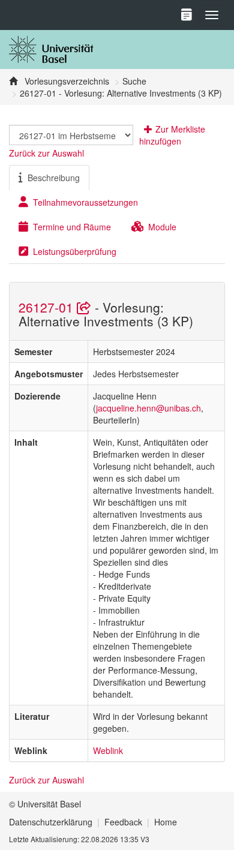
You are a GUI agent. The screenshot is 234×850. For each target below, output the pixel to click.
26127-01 (48, 307)
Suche (134, 81)
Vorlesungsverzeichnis (65, 81)
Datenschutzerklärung (50, 822)
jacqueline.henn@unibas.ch (148, 408)
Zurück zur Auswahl (46, 153)
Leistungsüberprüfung (74, 251)
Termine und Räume (72, 227)
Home (165, 822)
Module (162, 227)
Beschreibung (54, 178)
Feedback (123, 822)
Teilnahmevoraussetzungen (85, 202)
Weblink (108, 750)
